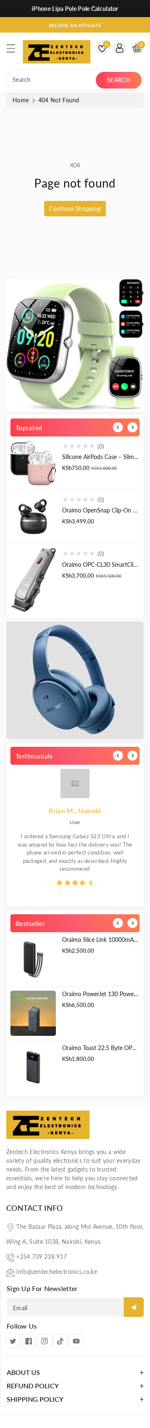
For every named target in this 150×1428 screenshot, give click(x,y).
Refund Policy (33, 1386)
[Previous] (118, 427)
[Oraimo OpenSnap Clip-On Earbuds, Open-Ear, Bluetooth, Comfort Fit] (33, 517)
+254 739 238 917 (41, 1256)
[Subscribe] (134, 1307)
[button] (14, 50)
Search (118, 80)
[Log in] (119, 48)
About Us (23, 1372)
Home (20, 100)
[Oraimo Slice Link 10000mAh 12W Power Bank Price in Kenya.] (33, 959)
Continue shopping (74, 208)
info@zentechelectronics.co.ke (56, 1271)
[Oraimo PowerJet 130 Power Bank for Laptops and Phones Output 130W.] (33, 1013)
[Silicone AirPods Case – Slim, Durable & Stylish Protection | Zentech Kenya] (33, 463)
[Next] (133, 427)
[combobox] (52, 80)
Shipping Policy (35, 1399)
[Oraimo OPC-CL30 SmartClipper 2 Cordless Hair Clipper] (33, 580)
